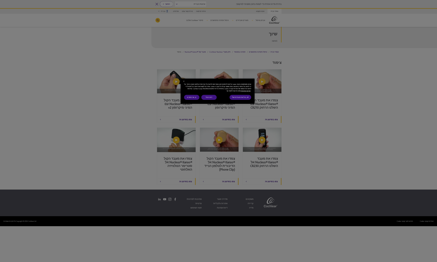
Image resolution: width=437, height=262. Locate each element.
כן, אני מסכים (191, 97)
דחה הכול (209, 97)
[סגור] (183, 81)
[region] (218, 91)
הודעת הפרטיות (246, 91)
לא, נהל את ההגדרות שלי (240, 97)
